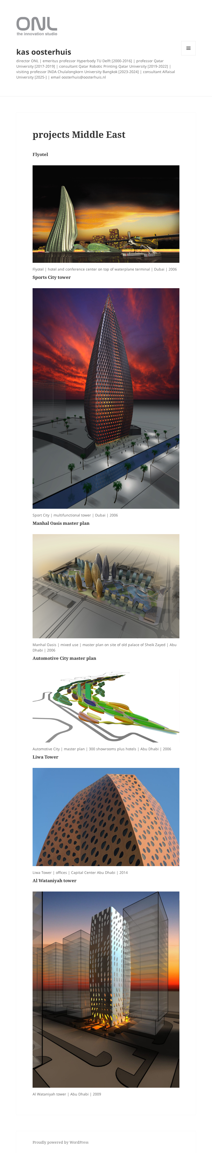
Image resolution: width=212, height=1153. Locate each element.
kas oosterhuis (43, 52)
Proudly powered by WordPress (60, 1142)
